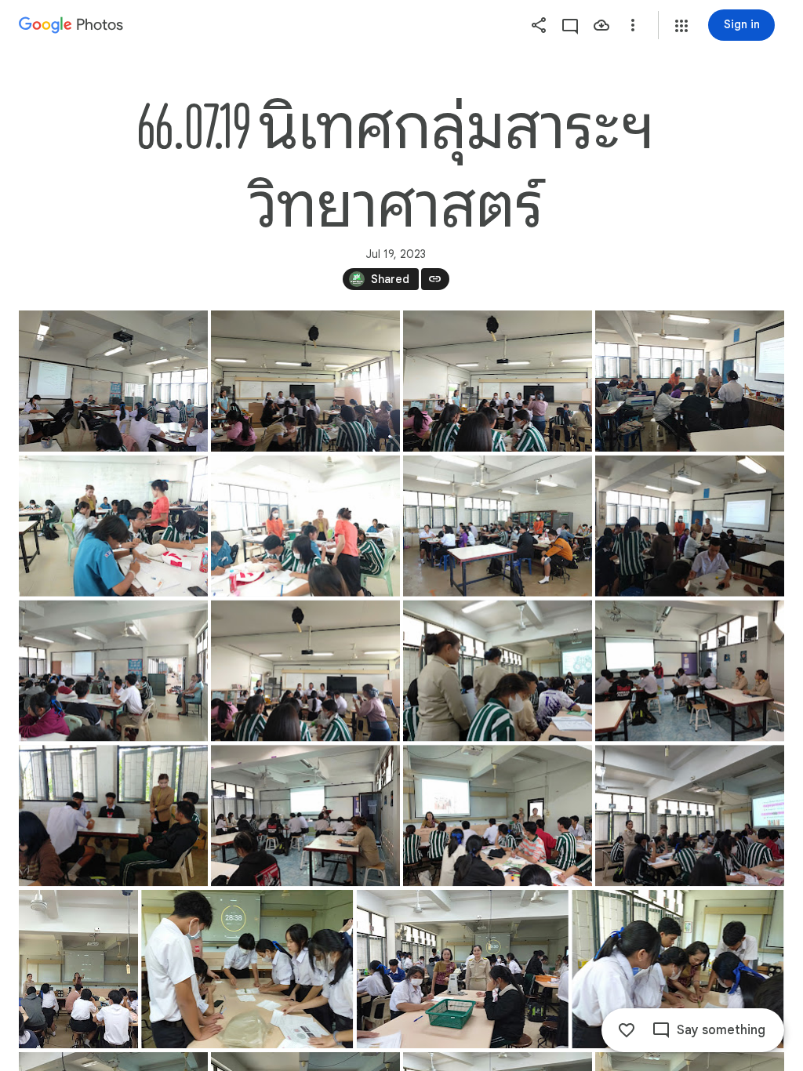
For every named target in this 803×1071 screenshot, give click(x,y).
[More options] (633, 25)
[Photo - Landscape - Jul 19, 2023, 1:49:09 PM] (305, 815)
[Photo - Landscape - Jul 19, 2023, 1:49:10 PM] (689, 815)
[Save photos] (601, 25)
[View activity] (570, 25)
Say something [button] (721, 1030)
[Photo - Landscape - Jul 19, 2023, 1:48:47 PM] (689, 381)
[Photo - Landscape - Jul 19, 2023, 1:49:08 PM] (497, 671)
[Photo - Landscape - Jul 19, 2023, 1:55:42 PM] (247, 969)
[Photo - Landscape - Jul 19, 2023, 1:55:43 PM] (463, 969)
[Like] (626, 1030)
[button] (681, 26)
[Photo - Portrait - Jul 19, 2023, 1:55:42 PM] (78, 969)
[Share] (538, 25)
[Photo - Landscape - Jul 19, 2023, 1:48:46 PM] (113, 381)
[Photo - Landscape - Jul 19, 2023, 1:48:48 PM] (113, 671)
